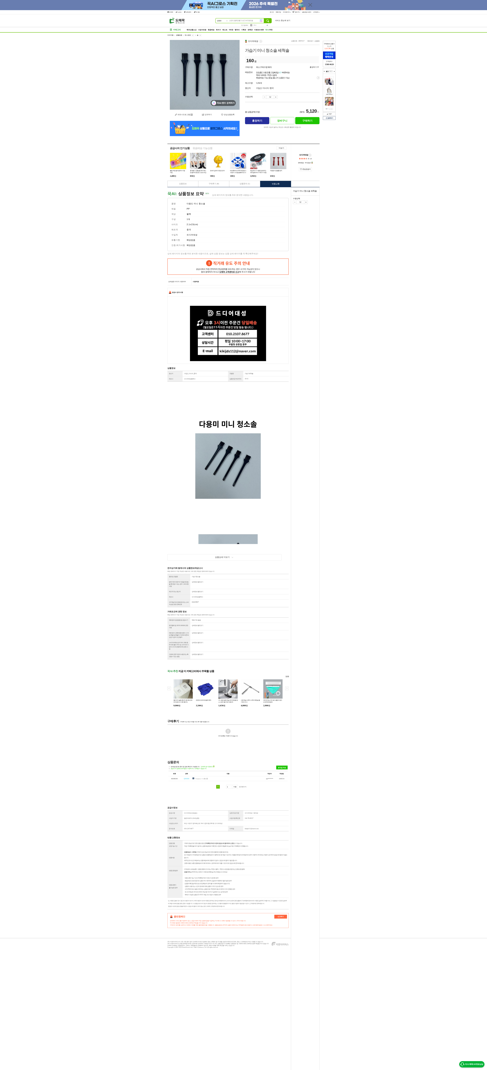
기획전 (243, 30)
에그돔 (197, 12)
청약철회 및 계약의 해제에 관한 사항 (178, 626)
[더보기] (331, 71)
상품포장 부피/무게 (235, 379)
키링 (255, 25)
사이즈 (174, 224)
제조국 (174, 230)
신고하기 (281, 916)
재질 (173, 209)
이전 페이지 (330, 109)
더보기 (281, 148)
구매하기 (307, 120)
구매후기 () (214, 184)
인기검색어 (244, 25)
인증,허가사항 (178, 245)
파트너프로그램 (184, 115)
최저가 (218, 30)
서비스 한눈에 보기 (282, 20)
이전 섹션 (324, 71)
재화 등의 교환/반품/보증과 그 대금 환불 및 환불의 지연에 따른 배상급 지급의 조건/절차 (179, 635)
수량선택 (296, 199)
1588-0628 (329, 64)
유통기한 (175, 240)
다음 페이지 (332, 109)
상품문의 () (245, 184)
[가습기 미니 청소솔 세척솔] (205, 75)
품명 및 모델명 (173, 576)
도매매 (171, 12)
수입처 (174, 235)
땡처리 (237, 30)
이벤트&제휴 (259, 30)
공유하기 (330, 118)
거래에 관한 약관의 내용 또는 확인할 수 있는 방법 (178, 655)
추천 (269, 30)
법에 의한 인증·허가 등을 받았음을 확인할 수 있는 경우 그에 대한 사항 (179, 584)
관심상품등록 (229, 115)
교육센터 (188, 12)
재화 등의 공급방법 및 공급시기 (178, 620)
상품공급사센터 (306, 12)
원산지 (171, 373)
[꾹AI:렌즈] (261, 20)
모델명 (232, 373)
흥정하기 (313, 67)
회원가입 (278, 12)
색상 (173, 214)
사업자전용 (202, 30)
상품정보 (183, 184)
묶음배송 (211, 30)
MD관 (231, 30)
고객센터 (316, 12)
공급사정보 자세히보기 (310, 155)
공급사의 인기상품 (180, 148)
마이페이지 (286, 12)
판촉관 (250, 30)
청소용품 (188, 35)
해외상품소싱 (192, 30)
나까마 (179, 12)
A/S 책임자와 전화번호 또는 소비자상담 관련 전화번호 (179, 603)
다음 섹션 (334, 71)
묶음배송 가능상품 (202, 148)
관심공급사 (306, 169)
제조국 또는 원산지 (175, 591)
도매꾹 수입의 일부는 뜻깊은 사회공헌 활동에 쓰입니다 (282, 127)
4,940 (316, 41)
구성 (173, 219)
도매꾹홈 (170, 35)
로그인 (272, 12)
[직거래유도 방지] (228, 266)
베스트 (224, 30)
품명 (173, 204)
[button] (287, 688)
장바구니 (297, 12)
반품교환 (276, 184)
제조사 (171, 379)
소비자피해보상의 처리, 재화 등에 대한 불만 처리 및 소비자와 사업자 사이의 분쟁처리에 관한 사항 (179, 646)
